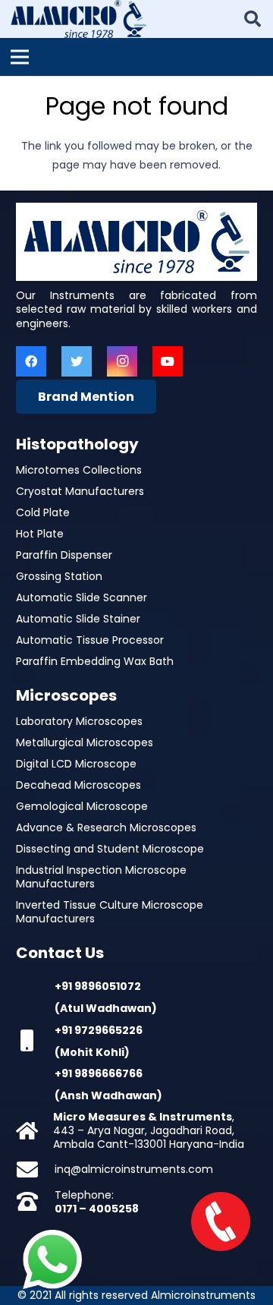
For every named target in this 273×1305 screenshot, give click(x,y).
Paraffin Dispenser (64, 555)
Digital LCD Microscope (76, 763)
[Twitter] (76, 361)
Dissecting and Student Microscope (110, 848)
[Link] (78, 19)
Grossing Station (59, 576)
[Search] (252, 19)
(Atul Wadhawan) (106, 1008)
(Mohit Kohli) (92, 1052)
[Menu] (19, 57)
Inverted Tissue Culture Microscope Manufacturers (109, 911)
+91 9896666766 (99, 1073)
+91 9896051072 (98, 986)
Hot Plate (40, 533)
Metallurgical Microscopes (84, 742)
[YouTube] (167, 361)
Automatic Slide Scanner (81, 597)
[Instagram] (122, 361)
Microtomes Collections (79, 470)
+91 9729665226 (99, 1030)
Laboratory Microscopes (79, 721)
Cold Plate (43, 512)
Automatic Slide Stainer (78, 618)
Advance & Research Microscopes (106, 827)
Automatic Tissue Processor (90, 640)
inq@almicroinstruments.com (134, 1169)
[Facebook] (31, 361)
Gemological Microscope (82, 806)
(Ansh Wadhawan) (108, 1095)
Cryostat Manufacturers (80, 491)
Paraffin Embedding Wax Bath (95, 661)
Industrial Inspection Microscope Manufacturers (101, 876)
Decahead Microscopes (78, 785)
